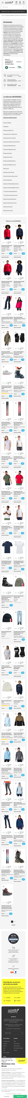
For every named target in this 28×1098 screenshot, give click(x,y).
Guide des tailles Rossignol (10, 117)
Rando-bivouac (17, 1045)
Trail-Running (16, 1043)
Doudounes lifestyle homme (9, 165)
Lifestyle (15, 1050)
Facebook (8, 997)
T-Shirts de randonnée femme (10, 191)
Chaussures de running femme (10, 134)
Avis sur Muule (6, 1052)
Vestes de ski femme (7, 207)
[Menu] (2, 2)
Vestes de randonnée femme (9, 199)
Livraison (5, 1043)
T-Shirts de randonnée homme (10, 195)
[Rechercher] (23, 7)
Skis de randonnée (7, 180)
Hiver (15, 1041)
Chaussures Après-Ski (8, 130)
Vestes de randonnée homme (10, 203)
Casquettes (5, 126)
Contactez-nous (6, 1041)
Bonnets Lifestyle (7, 123)
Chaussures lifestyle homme (9, 149)
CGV (4, 1048)
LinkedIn (18, 997)
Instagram (8, 1000)
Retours (4, 1045)
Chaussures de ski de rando (9, 138)
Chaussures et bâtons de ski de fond (11, 142)
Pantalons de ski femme (8, 172)
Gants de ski (6, 168)
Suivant (13, 925)
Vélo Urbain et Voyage (18, 1048)
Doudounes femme (7, 153)
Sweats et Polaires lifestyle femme (11, 184)
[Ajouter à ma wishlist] (3, 226)
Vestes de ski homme (8, 210)
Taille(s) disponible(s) (5, 257)
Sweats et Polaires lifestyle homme (11, 187)
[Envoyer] (21, 1033)
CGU (4, 1050)
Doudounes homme (7, 157)
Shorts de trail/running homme (10, 176)
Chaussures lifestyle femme (9, 145)
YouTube (18, 1000)
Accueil (2, 15)
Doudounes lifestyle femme (9, 161)
